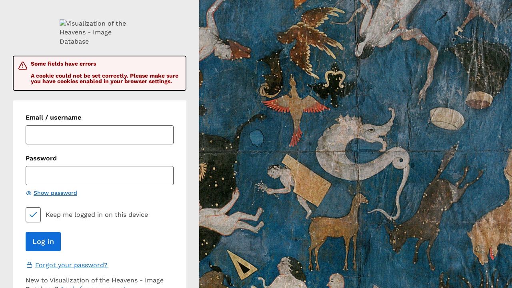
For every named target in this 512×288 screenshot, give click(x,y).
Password (41, 158)
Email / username (53, 117)
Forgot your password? (71, 265)
